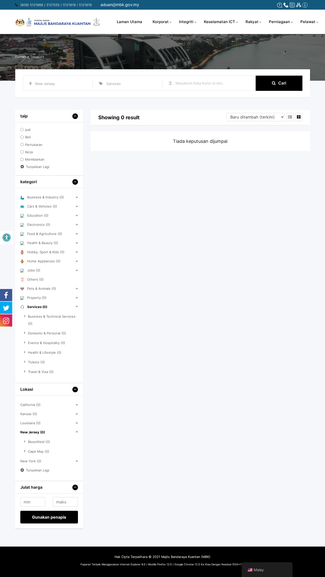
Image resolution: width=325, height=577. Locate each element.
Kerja (29, 152)
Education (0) (37, 215)
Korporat (161, 21)
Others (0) (35, 279)
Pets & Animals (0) (41, 288)
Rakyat (252, 21)
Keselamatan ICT (219, 21)
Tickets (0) (36, 362)
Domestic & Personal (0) (47, 333)
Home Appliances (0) (43, 261)
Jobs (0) (33, 270)
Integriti (186, 21)
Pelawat (307, 21)
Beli (28, 137)
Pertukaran (33, 145)
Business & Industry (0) (45, 197)
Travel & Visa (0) (41, 372)
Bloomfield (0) (39, 442)
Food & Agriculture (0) (44, 234)
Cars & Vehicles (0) (42, 206)
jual (27, 130)
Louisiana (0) (30, 423)
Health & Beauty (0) (42, 243)
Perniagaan (279, 21)
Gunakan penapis (49, 517)
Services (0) (37, 307)
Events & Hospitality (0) (46, 343)
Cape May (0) (38, 451)
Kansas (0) (28, 414)
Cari (282, 83)
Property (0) (36, 298)
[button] (6, 237)
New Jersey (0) (32, 432)
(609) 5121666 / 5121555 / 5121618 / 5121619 (56, 5)
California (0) (30, 405)
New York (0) (30, 461)
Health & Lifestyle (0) (44, 352)
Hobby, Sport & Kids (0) (45, 252)
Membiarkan (34, 160)
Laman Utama (129, 21)
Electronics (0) (38, 225)
